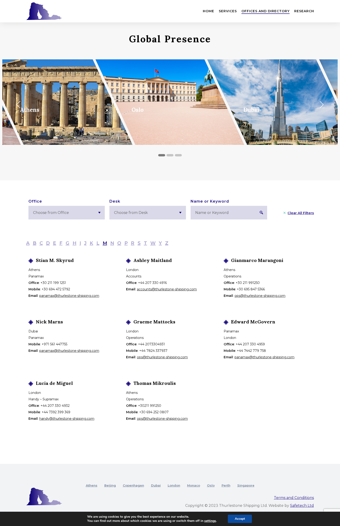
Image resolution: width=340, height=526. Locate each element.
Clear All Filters (300, 213)
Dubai (156, 485)
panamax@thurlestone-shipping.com (69, 296)
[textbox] (66, 212)
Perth (226, 485)
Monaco (193, 485)
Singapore (245, 485)
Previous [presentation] (19, 105)
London (174, 485)
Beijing (110, 485)
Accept (240, 519)
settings (210, 521)
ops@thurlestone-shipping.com (260, 296)
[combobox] (66, 212)
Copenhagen (133, 485)
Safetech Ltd (302, 505)
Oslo (211, 485)
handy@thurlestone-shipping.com (66, 419)
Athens (91, 485)
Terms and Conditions (294, 498)
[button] (162, 155)
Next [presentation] (322, 105)
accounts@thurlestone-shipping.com (167, 289)
